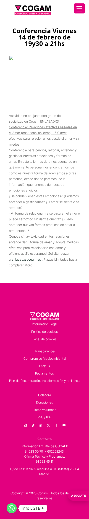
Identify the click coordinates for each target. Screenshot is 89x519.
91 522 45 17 (44, 461)
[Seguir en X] (48, 425)
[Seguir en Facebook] (56, 425)
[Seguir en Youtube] (64, 425)
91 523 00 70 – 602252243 (45, 451)
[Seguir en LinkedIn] (41, 425)
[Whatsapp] (12, 508)
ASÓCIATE (78, 495)
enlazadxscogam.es (26, 259)
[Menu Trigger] (79, 8)
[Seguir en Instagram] (25, 425)
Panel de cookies (44, 339)
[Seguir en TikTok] (33, 425)
